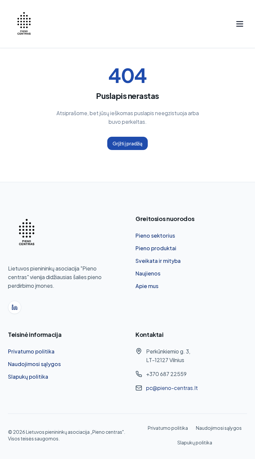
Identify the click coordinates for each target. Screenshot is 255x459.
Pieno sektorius (155, 235)
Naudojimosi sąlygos (34, 363)
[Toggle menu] (239, 24)
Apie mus (146, 285)
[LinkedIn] (14, 307)
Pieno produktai (155, 248)
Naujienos (147, 273)
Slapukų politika (28, 376)
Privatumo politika (31, 351)
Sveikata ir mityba (158, 260)
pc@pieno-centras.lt (172, 387)
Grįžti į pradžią (127, 143)
